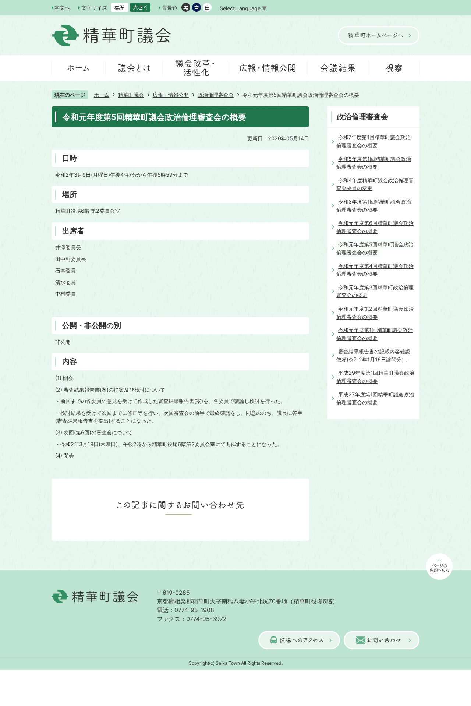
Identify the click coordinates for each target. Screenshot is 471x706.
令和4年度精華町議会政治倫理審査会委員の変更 (375, 184)
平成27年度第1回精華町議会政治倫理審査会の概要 (375, 398)
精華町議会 (131, 95)
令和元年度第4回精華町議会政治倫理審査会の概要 (375, 270)
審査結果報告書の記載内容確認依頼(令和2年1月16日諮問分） (373, 355)
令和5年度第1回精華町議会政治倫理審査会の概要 (373, 163)
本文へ (62, 7)
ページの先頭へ (427, 579)
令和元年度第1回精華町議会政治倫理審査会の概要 (374, 334)
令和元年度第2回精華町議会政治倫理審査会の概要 (375, 313)
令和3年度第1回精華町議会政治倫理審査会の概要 (373, 205)
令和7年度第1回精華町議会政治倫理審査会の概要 (373, 141)
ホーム (101, 95)
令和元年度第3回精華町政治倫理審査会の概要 (375, 291)
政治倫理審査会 (216, 95)
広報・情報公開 (171, 95)
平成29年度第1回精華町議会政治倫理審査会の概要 (375, 377)
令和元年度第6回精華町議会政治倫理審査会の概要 (375, 227)
